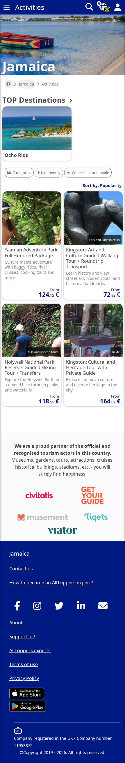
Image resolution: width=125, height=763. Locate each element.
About (16, 622)
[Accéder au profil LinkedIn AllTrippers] (82, 607)
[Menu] (6, 7)
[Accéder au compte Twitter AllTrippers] (60, 607)
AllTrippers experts (30, 650)
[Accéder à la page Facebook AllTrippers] (18, 607)
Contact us (21, 569)
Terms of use (23, 664)
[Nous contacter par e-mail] (104, 607)
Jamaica (26, 84)
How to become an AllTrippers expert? (51, 582)
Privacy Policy (24, 678)
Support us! (22, 636)
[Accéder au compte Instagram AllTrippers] (38, 607)
